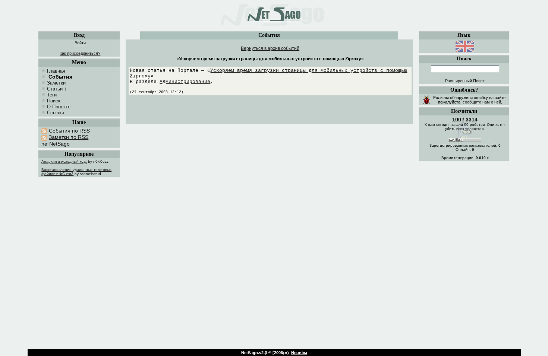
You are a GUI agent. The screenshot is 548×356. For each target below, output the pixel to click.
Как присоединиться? (80, 53)
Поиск (53, 101)
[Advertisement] (270, 112)
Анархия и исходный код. (64, 161)
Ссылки (55, 112)
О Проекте (58, 106)
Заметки (56, 83)
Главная (56, 71)
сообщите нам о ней (482, 102)
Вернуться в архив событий (270, 48)
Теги (52, 95)
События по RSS (69, 131)
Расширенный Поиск (465, 81)
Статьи (55, 89)
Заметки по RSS (68, 137)
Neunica (299, 352)
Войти (80, 43)
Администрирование (185, 82)
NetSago (59, 144)
